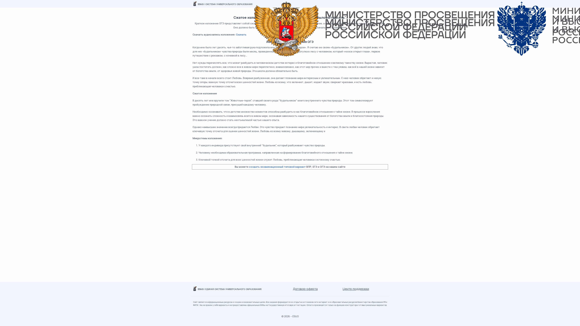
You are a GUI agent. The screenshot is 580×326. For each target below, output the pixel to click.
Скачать (241, 34)
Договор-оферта (305, 289)
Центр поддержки (356, 289)
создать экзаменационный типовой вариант (277, 166)
